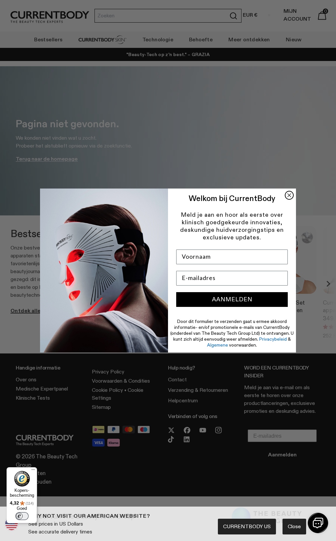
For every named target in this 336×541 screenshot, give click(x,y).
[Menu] (33, 471)
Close (294, 526)
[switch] (22, 516)
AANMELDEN (232, 299)
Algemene (217, 345)
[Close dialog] (289, 195)
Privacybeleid (273, 339)
